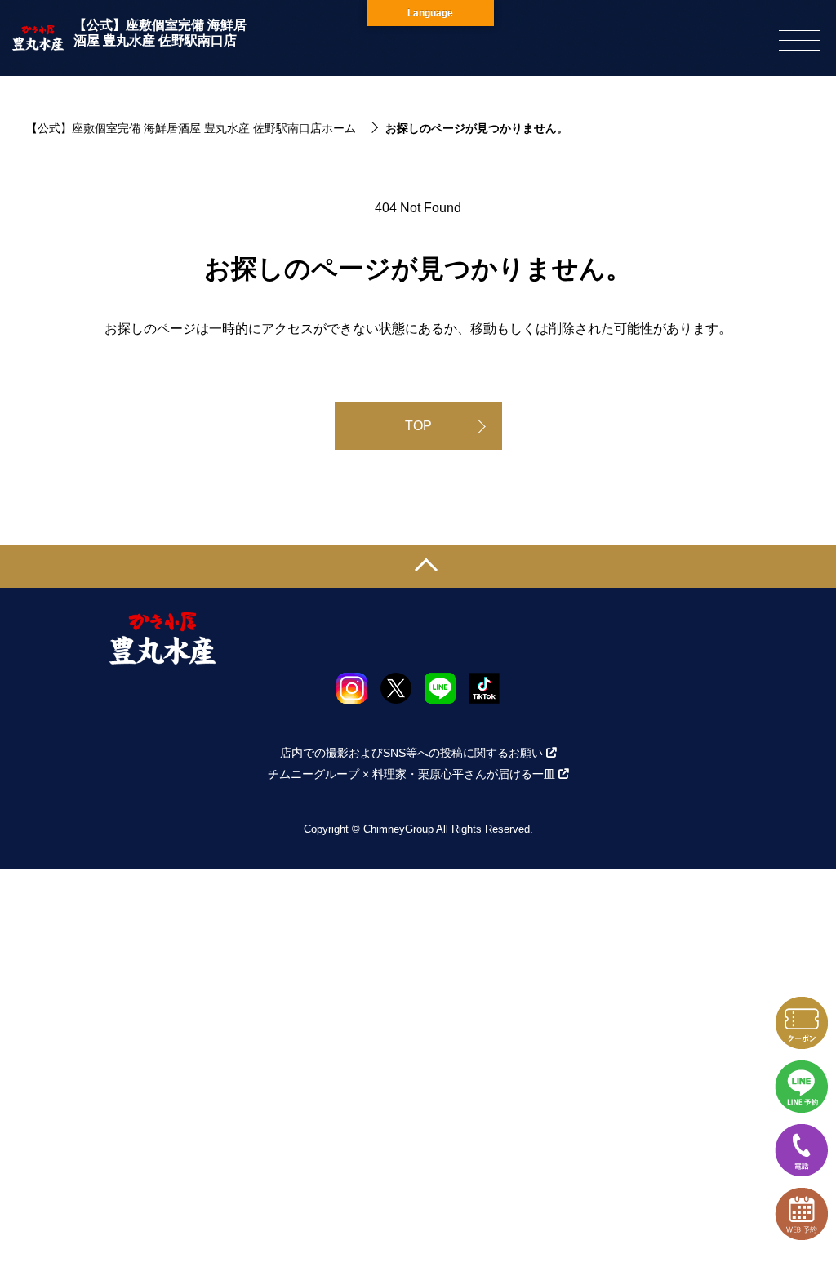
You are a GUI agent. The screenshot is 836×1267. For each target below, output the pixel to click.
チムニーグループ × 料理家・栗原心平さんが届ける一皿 (411, 773)
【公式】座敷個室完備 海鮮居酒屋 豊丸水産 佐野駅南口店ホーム (191, 128)
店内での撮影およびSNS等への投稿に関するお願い (411, 752)
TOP (418, 426)
